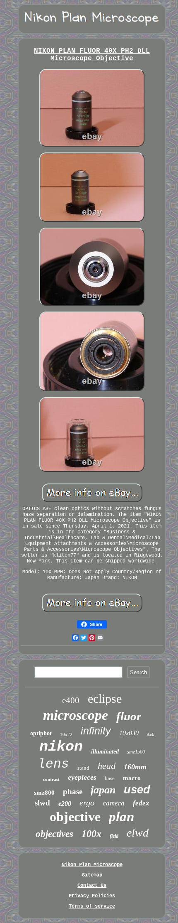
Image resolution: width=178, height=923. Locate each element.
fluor (128, 716)
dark (150, 734)
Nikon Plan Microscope (92, 865)
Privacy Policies (92, 896)
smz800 (44, 792)
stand (83, 768)
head (106, 766)
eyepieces (82, 777)
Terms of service (92, 906)
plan (121, 816)
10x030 (129, 732)
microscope (75, 715)
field (114, 836)
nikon (61, 747)
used (137, 789)
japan (103, 790)
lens (53, 764)
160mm (135, 767)
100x (91, 833)
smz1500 (136, 752)
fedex (141, 803)
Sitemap (92, 875)
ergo (86, 802)
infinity (96, 730)
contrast (51, 779)
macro (132, 778)
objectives (54, 834)
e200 (64, 803)
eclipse (105, 698)
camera (114, 803)
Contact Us (91, 886)
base (110, 778)
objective (75, 816)
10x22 (66, 734)
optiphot (41, 733)
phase (72, 791)
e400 (70, 700)
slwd (42, 802)
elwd (138, 832)
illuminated (105, 752)
